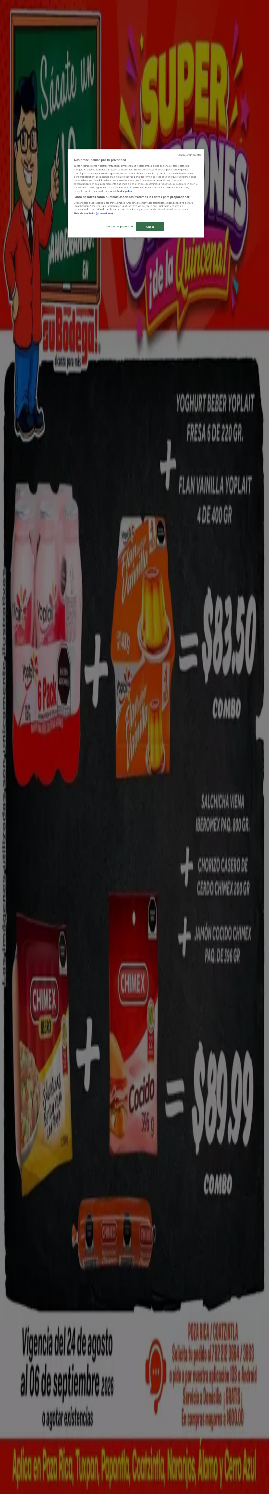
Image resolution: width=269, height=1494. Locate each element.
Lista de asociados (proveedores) (93, 213)
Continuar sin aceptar (189, 154)
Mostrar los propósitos (119, 226)
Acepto (150, 226)
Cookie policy (124, 191)
